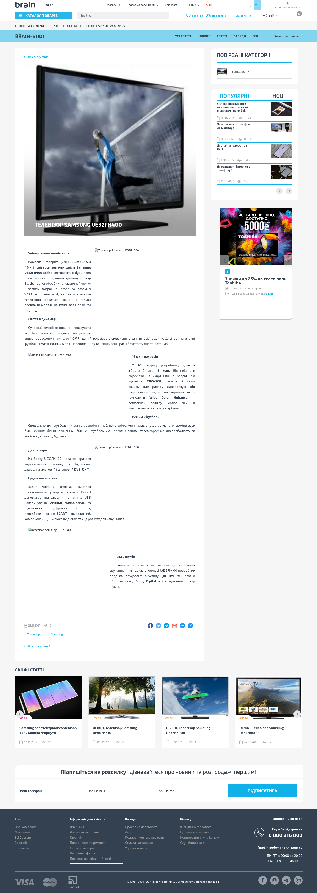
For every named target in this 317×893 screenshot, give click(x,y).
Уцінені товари (136, 848)
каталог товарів (41, 15)
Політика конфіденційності (90, 858)
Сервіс (191, 4)
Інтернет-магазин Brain (30, 25)
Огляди (72, 25)
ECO (255, 36)
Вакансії (21, 843)
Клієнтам (171, 4)
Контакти (22, 848)
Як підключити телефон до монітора (233, 126)
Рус (250, 5)
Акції (128, 832)
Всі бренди (23, 837)
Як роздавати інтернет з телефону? (233, 168)
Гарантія (76, 837)
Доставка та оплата (84, 832)
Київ (48, 4)
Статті (222, 36)
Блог (57, 25)
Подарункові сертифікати (144, 837)
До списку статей (39, 57)
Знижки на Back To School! (252, 278)
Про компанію (25, 827)
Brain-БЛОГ (78, 827)
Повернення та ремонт (87, 843)
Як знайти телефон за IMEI (232, 147)
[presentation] (224, 261)
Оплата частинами (139, 843)
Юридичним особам (195, 827)
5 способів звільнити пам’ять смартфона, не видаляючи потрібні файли (232, 107)
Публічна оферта (83, 853)
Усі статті (183, 36)
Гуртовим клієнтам (194, 832)
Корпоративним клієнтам (199, 837)
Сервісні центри (82, 848)
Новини (204, 36)
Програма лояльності (141, 4)
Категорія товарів (286, 36)
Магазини (113, 4)
